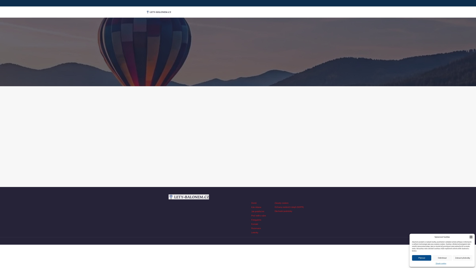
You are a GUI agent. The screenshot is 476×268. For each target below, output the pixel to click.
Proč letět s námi (258, 216)
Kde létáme (256, 207)
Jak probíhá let (257, 211)
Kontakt (254, 224)
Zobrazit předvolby (462, 258)
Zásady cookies (441, 263)
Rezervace (256, 228)
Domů (254, 203)
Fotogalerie (256, 220)
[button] (471, 237)
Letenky (254, 233)
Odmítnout (442, 258)
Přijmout (421, 258)
